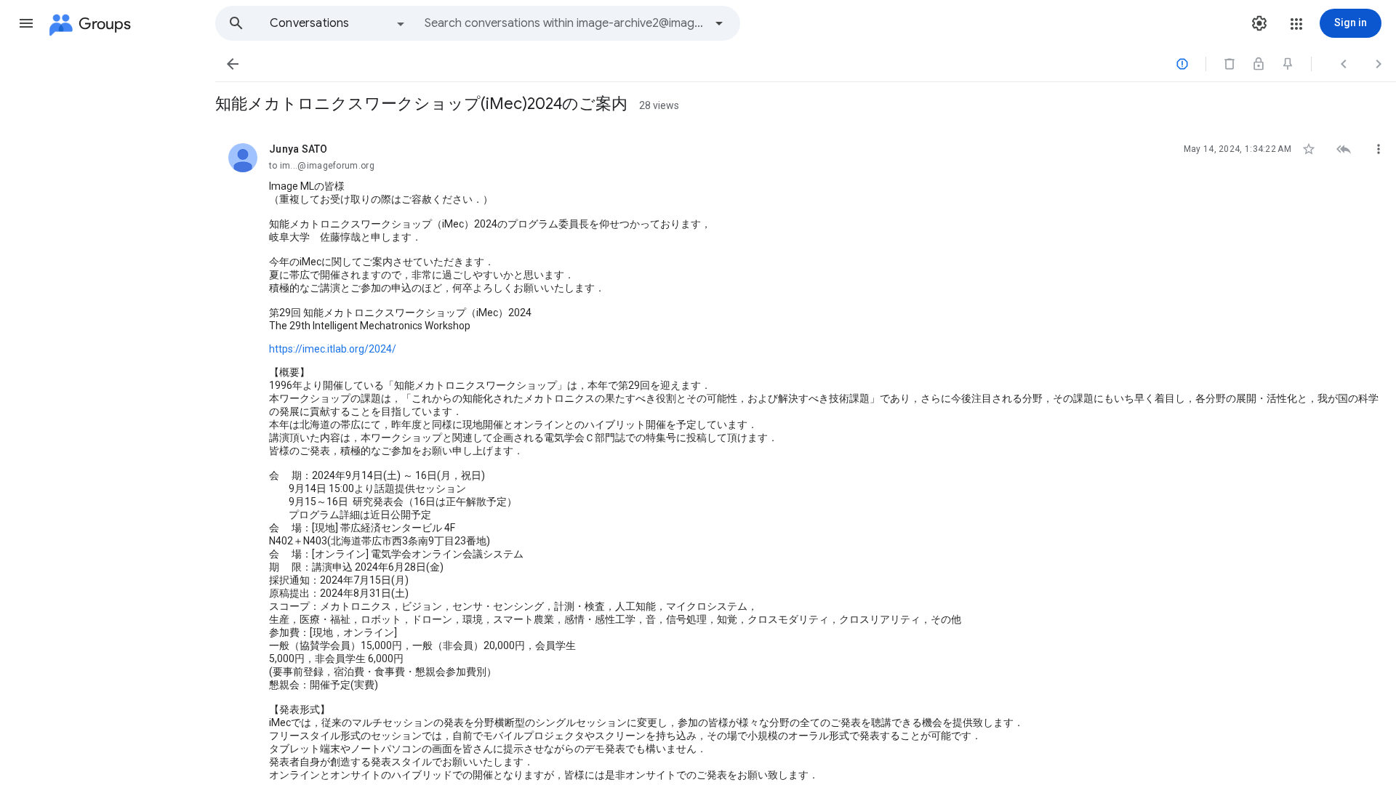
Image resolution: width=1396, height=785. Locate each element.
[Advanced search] (719, 23)
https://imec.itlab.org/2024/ (332, 349)
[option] (338, 23)
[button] (26, 23)
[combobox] (564, 23)
